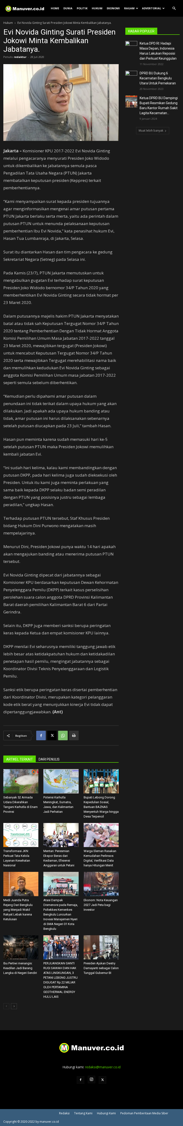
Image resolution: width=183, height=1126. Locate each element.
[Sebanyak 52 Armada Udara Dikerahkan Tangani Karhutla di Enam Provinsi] (20, 781)
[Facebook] (41, 735)
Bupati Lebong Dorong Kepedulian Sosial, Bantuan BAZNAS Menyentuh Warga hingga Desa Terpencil (101, 807)
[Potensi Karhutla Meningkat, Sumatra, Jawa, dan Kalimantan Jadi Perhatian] (60, 781)
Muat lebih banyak (151, 131)
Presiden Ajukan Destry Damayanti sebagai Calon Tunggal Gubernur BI (101, 968)
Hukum (97, 8)
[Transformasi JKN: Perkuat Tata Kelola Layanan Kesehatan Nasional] (20, 835)
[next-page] (14, 1006)
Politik (82, 8)
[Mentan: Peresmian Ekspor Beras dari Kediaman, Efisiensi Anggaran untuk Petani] (60, 835)
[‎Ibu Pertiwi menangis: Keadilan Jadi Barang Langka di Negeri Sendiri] (20, 947)
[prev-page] (6, 1006)
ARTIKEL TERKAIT (19, 759)
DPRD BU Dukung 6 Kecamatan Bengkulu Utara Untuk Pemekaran (158, 78)
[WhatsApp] (63, 735)
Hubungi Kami (106, 1113)
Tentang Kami (83, 1113)
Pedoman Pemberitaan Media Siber (144, 1113)
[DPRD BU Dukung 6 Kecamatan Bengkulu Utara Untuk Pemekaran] (131, 77)
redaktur (20, 57)
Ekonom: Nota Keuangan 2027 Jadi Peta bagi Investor (101, 904)
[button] (174, 8)
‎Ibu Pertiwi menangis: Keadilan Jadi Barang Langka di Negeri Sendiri (20, 968)
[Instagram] (91, 1079)
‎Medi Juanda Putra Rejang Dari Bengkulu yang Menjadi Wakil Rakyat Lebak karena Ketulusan (18, 909)
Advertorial (151, 8)
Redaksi (64, 1113)
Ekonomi (113, 8)
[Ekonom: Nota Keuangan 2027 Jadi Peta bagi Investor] (101, 884)
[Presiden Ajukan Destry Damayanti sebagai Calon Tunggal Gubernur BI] (101, 947)
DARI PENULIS (49, 759)
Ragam (129, 8)
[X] (52, 735)
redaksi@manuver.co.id (103, 1067)
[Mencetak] (74, 735)
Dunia (67, 8)
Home (55, 8)
